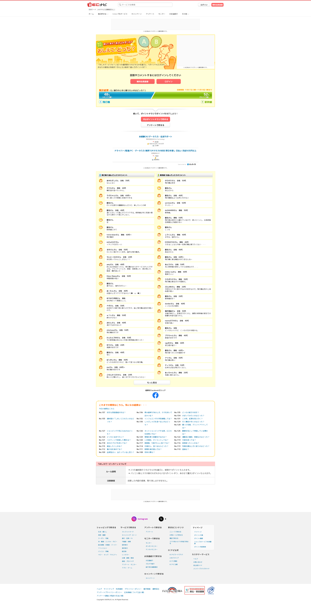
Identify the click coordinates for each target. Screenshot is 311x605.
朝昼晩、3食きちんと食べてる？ (157, 443)
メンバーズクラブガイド (201, 569)
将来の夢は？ (150, 452)
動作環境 (147, 589)
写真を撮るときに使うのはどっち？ (195, 446)
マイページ (198, 532)
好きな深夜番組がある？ (116, 412)
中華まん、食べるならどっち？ (156, 446)
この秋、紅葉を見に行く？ (192, 418)
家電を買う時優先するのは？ (156, 437)
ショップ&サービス (119, 14)
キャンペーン (136, 14)
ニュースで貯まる (175, 532)
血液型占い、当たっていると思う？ (120, 452)
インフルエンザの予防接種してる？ (158, 418)
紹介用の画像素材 (151, 567)
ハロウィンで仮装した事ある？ (119, 440)
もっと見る (152, 382)
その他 (184, 14)
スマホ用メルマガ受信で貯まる (179, 542)
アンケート (150, 14)
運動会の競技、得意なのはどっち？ (195, 437)
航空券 (124, 551)
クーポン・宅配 (103, 538)
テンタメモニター (151, 549)
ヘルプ (195, 559)
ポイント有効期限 (200, 547)
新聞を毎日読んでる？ (153, 449)
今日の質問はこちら (106, 409)
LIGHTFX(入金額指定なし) (106, 9)
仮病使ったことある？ (190, 443)
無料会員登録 (217, 5)
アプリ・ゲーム (127, 568)
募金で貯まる (174, 538)
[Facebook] (155, 395)
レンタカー (125, 555)
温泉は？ (185, 449)
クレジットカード (128, 532)
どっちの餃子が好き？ (190, 412)
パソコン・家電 (103, 551)
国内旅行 (125, 545)
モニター (161, 14)
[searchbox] (145, 5)
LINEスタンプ (174, 558)
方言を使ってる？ (189, 440)
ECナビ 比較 (174, 564)
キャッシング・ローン (129, 535)
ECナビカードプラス (176, 555)
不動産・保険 (126, 542)
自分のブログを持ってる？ (117, 443)
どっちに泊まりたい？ (115, 437)
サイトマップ (109, 589)
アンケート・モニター (129, 564)
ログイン (204, 5)
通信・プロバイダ (128, 561)
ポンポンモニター (151, 546)
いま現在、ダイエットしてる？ (156, 440)
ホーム (91, 14)
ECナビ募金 (173, 561)
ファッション (102, 548)
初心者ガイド (197, 565)
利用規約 (119, 589)
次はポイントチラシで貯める (155, 119)
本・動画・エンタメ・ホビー (107, 542)
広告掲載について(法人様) (134, 592)
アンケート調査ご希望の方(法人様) (110, 596)
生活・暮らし (102, 532)
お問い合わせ (197, 562)
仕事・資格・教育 (128, 558)
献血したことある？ (114, 446)
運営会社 (155, 589)
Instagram (143, 519)
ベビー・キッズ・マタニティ (107, 555)
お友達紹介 (173, 14)
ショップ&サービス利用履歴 (202, 543)
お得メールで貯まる (176, 535)
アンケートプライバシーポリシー (109, 592)
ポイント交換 (198, 535)
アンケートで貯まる (155, 125)
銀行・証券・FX (127, 538)
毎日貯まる (102, 14)
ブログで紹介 (150, 564)
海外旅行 (125, 548)
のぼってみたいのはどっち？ (193, 415)
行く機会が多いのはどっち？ (193, 421)
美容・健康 (101, 535)
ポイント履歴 (198, 538)
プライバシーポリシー (133, 589)
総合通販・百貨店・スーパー (107, 545)
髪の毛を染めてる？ (114, 449)
